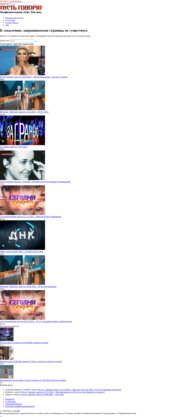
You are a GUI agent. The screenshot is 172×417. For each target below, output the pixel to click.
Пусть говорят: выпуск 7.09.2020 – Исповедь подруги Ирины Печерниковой (35, 182)
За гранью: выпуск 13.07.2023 (13, 147)
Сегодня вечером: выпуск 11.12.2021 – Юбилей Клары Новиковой (30, 216)
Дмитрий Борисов (13, 404)
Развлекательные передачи (14, 18)
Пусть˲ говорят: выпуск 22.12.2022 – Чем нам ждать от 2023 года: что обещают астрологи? (80, 390)
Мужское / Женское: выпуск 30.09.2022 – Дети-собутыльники (28, 286)
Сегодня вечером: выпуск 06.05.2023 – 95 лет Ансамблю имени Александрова (36, 321)
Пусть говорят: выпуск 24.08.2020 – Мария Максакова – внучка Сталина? (34, 77)
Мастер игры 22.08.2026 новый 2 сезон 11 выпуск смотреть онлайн (31, 361)
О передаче (10, 401)
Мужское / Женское (11, 23)
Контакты (9, 399)
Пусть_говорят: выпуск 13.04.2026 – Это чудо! (42, 394)
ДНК (7, 25)
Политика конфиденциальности (20, 406)
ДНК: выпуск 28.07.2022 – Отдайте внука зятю (21, 251)
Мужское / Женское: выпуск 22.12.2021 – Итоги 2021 (24, 112)
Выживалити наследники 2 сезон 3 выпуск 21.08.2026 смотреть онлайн (33, 380)
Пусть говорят (10, 20)
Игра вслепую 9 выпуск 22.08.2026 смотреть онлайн (24, 342)
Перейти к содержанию (11, 1)
